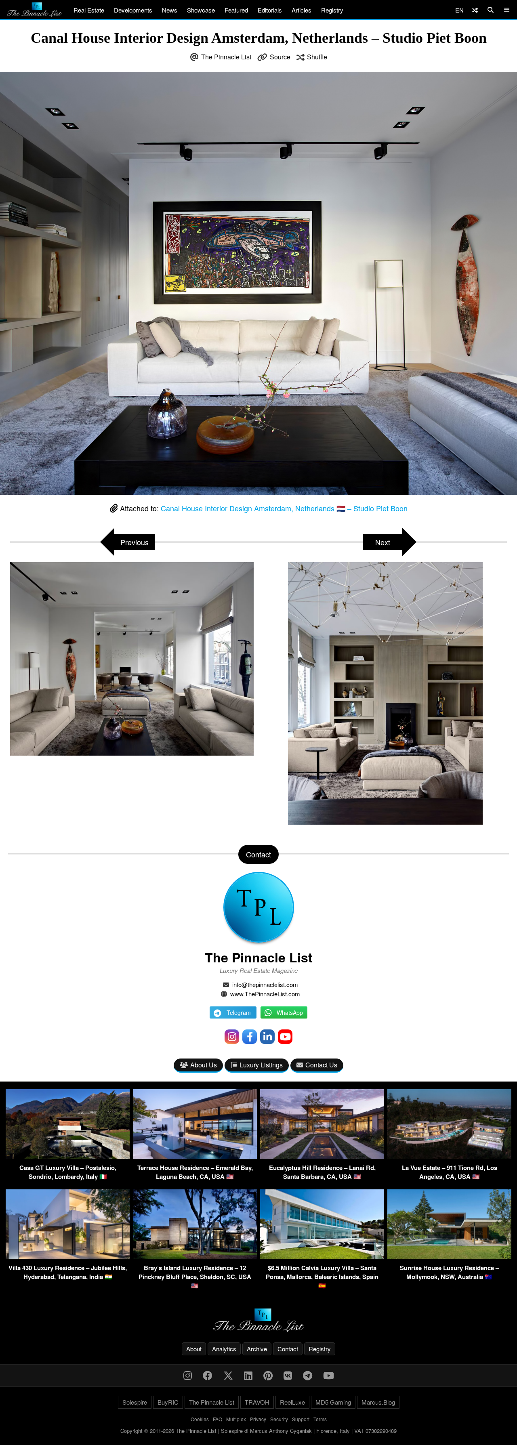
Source (280, 56)
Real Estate (89, 10)
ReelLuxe (292, 1402)
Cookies (200, 1419)
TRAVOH (257, 1402)
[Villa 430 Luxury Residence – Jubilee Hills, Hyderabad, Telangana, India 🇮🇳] (68, 1256)
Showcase (201, 10)
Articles (301, 10)
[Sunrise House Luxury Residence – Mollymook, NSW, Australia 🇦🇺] (449, 1256)
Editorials (270, 10)
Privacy (258, 1419)
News (169, 10)
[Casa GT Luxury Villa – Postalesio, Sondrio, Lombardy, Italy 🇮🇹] (68, 1156)
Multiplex (236, 1419)
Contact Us (321, 1064)
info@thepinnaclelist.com (265, 984)
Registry (332, 10)
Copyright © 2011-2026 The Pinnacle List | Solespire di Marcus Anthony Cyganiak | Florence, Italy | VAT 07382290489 (258, 1430)
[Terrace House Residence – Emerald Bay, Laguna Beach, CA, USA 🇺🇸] (195, 1156)
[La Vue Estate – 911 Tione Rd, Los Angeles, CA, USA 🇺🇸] (449, 1156)
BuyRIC (168, 1402)
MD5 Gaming (333, 1402)
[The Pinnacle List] (258, 1320)
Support (300, 1419)
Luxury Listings (261, 1064)
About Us (203, 1064)
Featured (236, 10)
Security (279, 1419)
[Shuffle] (475, 10)
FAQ (217, 1419)
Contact (287, 1348)
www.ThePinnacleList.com (265, 993)
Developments (133, 10)
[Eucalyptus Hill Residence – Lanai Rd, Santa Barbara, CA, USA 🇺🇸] (322, 1156)
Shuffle (317, 56)
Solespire (134, 1402)
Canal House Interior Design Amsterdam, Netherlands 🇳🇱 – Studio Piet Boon (284, 508)
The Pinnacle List (226, 56)
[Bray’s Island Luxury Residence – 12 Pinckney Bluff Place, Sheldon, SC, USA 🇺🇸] (195, 1256)
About (194, 1348)
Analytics (224, 1348)
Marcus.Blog (378, 1402)
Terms (320, 1419)
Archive (257, 1348)
